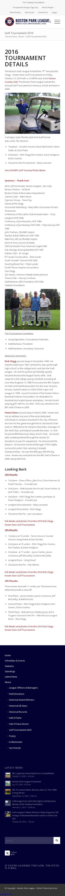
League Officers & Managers (23, 687)
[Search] (47, 21)
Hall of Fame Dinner (19, 723)
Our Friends (15, 747)
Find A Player (48, 7)
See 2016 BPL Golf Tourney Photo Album (25, 170)
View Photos (15, 12)
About (8, 682)
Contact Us (43, 12)
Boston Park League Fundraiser (26, 781)
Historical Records (18, 711)
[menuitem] (33, 2)
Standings (10, 671)
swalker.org (6, 894)
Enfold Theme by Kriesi (46, 888)
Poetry (12, 735)
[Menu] (55, 21)
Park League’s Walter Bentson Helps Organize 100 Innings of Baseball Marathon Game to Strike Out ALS (35, 815)
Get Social (29, 12)
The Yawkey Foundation (33, 2)
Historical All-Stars (18, 705)
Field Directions (16, 693)
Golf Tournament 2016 (19, 33)
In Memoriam (15, 741)
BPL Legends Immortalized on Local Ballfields (33, 773)
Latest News (11, 676)
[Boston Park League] (27, 21)
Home (8, 655)
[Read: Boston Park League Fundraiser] (8, 783)
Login (54, 12)
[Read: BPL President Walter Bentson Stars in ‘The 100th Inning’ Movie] (8, 792)
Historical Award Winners (21, 699)
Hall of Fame (15, 717)
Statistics (9, 666)
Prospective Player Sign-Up (25, 7)
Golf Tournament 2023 (20, 729)
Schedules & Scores (15, 660)
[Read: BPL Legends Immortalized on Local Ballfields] (8, 775)
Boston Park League (26, 888)
